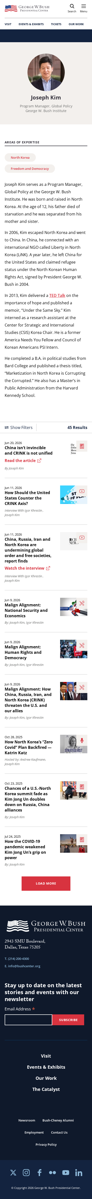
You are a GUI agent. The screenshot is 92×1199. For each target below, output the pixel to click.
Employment (34, 1132)
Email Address (20, 1009)
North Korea (20, 157)
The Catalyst (46, 1089)
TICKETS (56, 24)
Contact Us (59, 1132)
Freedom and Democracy (30, 168)
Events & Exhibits (46, 1067)
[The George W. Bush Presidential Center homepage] (27, 8)
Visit (46, 1056)
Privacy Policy (46, 1144)
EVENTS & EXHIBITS (31, 24)
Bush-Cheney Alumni (58, 1120)
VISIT (8, 24)
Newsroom (26, 1120)
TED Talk (57, 295)
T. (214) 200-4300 (17, 958)
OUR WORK (76, 24)
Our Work (46, 1078)
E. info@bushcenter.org (22, 966)
